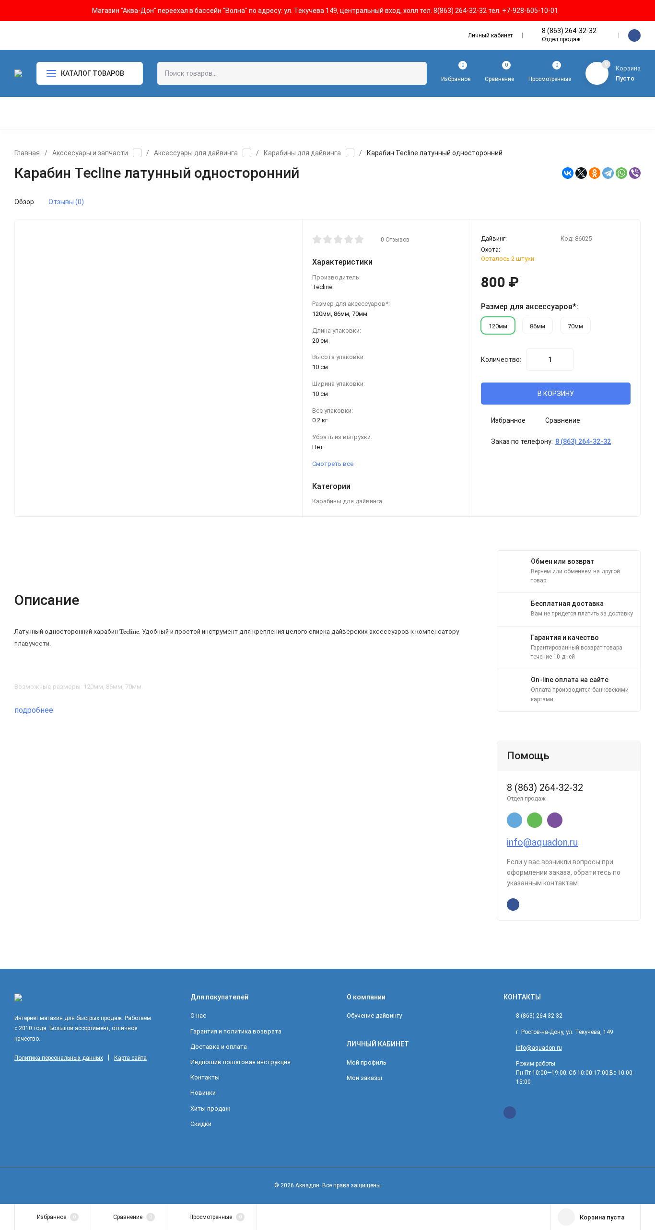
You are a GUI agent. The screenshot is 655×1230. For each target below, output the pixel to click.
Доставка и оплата (218, 1046)
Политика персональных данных (58, 1058)
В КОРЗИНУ (556, 393)
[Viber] (635, 173)
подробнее (34, 710)
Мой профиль (366, 1062)
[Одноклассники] (594, 173)
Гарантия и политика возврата (235, 1031)
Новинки (203, 1092)
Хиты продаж (210, 1108)
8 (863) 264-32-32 (569, 31)
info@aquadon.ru (542, 842)
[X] (581, 173)
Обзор (24, 201)
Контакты (205, 1077)
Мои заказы (364, 1077)
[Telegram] (608, 173)
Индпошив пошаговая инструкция (240, 1062)
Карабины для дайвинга (302, 153)
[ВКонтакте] (567, 173)
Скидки (200, 1123)
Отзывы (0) (66, 201)
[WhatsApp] (621, 173)
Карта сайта (130, 1058)
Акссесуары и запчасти (90, 153)
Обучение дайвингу (374, 1015)
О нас (198, 1015)
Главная (27, 153)
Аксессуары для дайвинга (196, 153)
